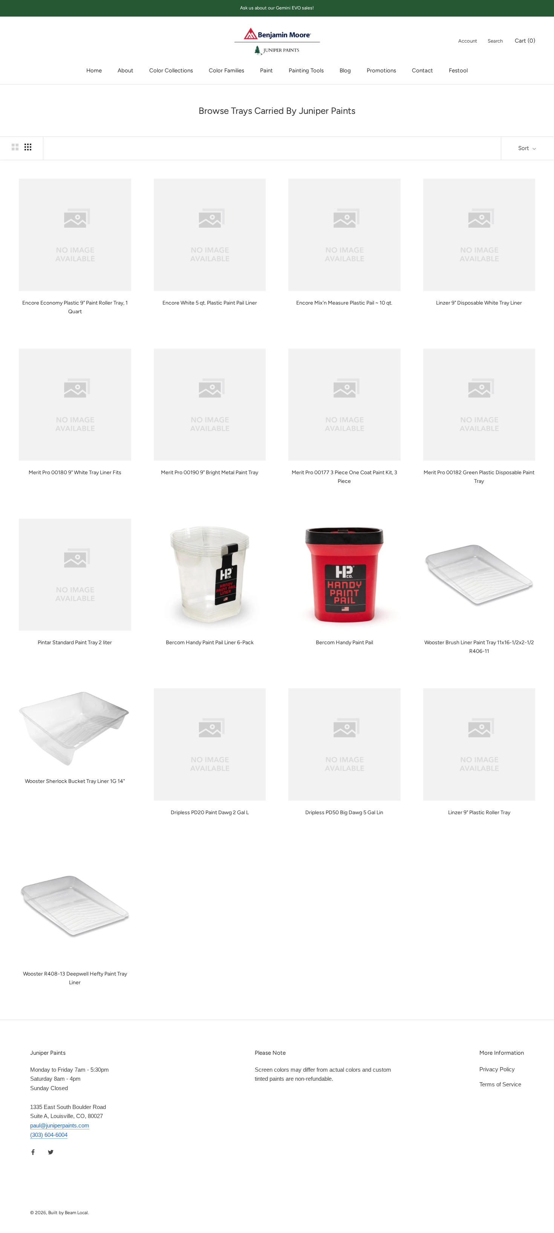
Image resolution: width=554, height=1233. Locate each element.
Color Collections (171, 70)
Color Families (226, 70)
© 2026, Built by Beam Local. (59, 1212)
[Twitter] (51, 1152)
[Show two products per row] (15, 147)
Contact (422, 70)
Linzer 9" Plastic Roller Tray (479, 812)
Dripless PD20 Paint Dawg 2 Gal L (210, 812)
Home (94, 70)
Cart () (525, 40)
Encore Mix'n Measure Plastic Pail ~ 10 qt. (344, 303)
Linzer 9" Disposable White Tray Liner (479, 303)
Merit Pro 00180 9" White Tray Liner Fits (75, 472)
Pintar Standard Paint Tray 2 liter (75, 642)
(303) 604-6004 (48, 1135)
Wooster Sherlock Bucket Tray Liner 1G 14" (75, 781)
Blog (345, 70)
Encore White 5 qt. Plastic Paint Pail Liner (209, 303)
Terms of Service (500, 1084)
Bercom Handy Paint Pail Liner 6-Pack (210, 642)
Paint (266, 70)
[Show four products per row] (27, 147)
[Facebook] (33, 1152)
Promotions (381, 70)
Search (495, 40)
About (125, 70)
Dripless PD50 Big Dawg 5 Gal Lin (344, 812)
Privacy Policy (497, 1069)
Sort (524, 148)
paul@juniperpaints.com (59, 1125)
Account (467, 40)
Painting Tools (306, 70)
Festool (458, 70)
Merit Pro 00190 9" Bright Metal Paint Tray (209, 472)
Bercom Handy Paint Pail (344, 642)
